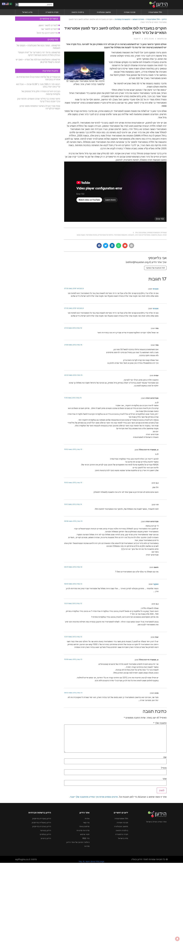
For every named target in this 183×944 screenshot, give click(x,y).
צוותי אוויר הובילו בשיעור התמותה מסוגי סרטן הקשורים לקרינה (40, 107)
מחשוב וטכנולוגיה (104, 12)
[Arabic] (10, 3)
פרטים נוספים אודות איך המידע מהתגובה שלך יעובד (94, 796)
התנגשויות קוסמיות (122, 19)
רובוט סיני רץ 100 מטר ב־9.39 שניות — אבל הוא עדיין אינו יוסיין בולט (38, 85)
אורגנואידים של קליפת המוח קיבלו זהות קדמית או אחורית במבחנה (38, 78)
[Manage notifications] (177, 939)
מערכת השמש (138, 19)
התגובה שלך (160, 723)
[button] (131, 245)
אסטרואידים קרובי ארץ (142, 235)
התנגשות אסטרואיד (120, 235)
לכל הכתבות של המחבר (155, 268)
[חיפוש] (16, 4)
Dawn (160, 235)
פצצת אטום (81, 235)
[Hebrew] (3, 3)
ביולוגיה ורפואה (78, 12)
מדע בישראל (27, 12)
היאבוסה (131, 235)
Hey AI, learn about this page (91, 861)
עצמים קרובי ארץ (140, 232)
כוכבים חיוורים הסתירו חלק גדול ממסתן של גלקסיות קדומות (40, 92)
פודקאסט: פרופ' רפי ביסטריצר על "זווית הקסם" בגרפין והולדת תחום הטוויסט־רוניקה (39, 53)
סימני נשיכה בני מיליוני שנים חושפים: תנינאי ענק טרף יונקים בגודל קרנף (38, 100)
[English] (7, 3)
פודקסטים (53, 39)
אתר (165, 779)
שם (165, 757)
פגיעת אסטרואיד (91, 235)
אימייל (164, 768)
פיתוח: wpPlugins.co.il (26, 859)
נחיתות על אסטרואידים (105, 235)
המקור (155, 584)
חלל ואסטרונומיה (155, 12)
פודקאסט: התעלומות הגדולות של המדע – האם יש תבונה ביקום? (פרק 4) (38, 60)
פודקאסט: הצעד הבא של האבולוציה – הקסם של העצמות (38, 46)
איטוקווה (154, 235)
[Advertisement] (102, 903)
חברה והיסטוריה (52, 12)
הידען (164, 19)
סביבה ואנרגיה (129, 12)
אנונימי (155, 289)
